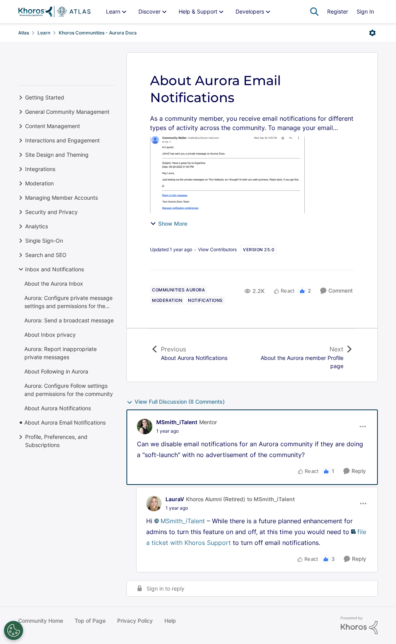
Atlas (23, 33)
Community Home (40, 620)
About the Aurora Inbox (53, 283)
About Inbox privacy (50, 334)
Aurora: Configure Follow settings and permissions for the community (68, 389)
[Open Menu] (372, 32)
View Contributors (217, 249)
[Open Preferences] (13, 630)
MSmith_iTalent (176, 422)
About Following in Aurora (56, 371)
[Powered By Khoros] (359, 625)
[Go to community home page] (54, 11)
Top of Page (90, 620)
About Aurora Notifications (57, 408)
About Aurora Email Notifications (65, 422)
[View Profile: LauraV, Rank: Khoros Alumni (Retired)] (154, 503)
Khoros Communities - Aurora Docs (98, 33)
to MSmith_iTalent (271, 499)
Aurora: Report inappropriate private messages (60, 353)
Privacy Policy (135, 620)
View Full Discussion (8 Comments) (180, 401)
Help (170, 620)
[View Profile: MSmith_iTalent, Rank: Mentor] (144, 426)
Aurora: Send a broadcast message (69, 320)
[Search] (314, 11)
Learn (44, 33)
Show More (172, 223)
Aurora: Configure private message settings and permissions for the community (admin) (68, 302)
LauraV (175, 499)
